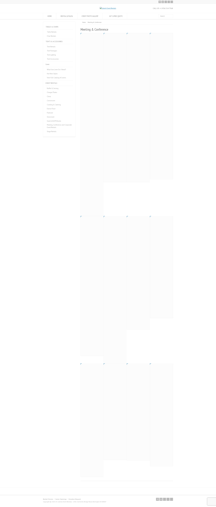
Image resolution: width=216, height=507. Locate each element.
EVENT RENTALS (51, 83)
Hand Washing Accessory (91, 60)
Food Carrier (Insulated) (160, 60)
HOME (50, 16)
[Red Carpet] (92, 369)
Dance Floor (51, 109)
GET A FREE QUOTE (116, 16)
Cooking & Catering (54, 105)
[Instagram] (171, 2)
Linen (47, 64)
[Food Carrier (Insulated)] (161, 45)
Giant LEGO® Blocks (54, 121)
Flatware (50, 113)
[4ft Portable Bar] (92, 228)
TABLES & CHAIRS (52, 27)
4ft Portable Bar (89, 243)
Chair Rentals (51, 36)
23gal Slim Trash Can (136, 372)
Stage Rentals (51, 131)
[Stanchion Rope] (161, 221)
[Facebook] (165, 2)
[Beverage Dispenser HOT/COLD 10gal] (138, 45)
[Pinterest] (169, 2)
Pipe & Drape (111, 233)
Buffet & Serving (52, 88)
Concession (51, 101)
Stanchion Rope (158, 231)
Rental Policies (48, 499)
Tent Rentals (51, 47)
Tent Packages (52, 51)
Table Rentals (51, 32)
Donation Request (75, 499)
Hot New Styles (52, 74)
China (49, 96)
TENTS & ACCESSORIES (54, 41)
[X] (163, 2)
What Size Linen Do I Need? (56, 70)
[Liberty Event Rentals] (108, 8)
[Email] (159, 2)
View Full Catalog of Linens (56, 78)
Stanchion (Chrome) (136, 233)
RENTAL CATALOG (67, 16)
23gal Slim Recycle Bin (160, 372)
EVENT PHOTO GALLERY (90, 16)
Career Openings (61, 499)
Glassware (50, 117)
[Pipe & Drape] (115, 223)
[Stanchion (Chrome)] (138, 223)
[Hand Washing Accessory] (92, 45)
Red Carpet (87, 378)
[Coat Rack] (115, 369)
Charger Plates (52, 92)
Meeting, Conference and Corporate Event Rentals (59, 126)
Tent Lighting (51, 55)
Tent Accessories (53, 59)
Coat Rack (109, 378)
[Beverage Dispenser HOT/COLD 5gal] (115, 45)
